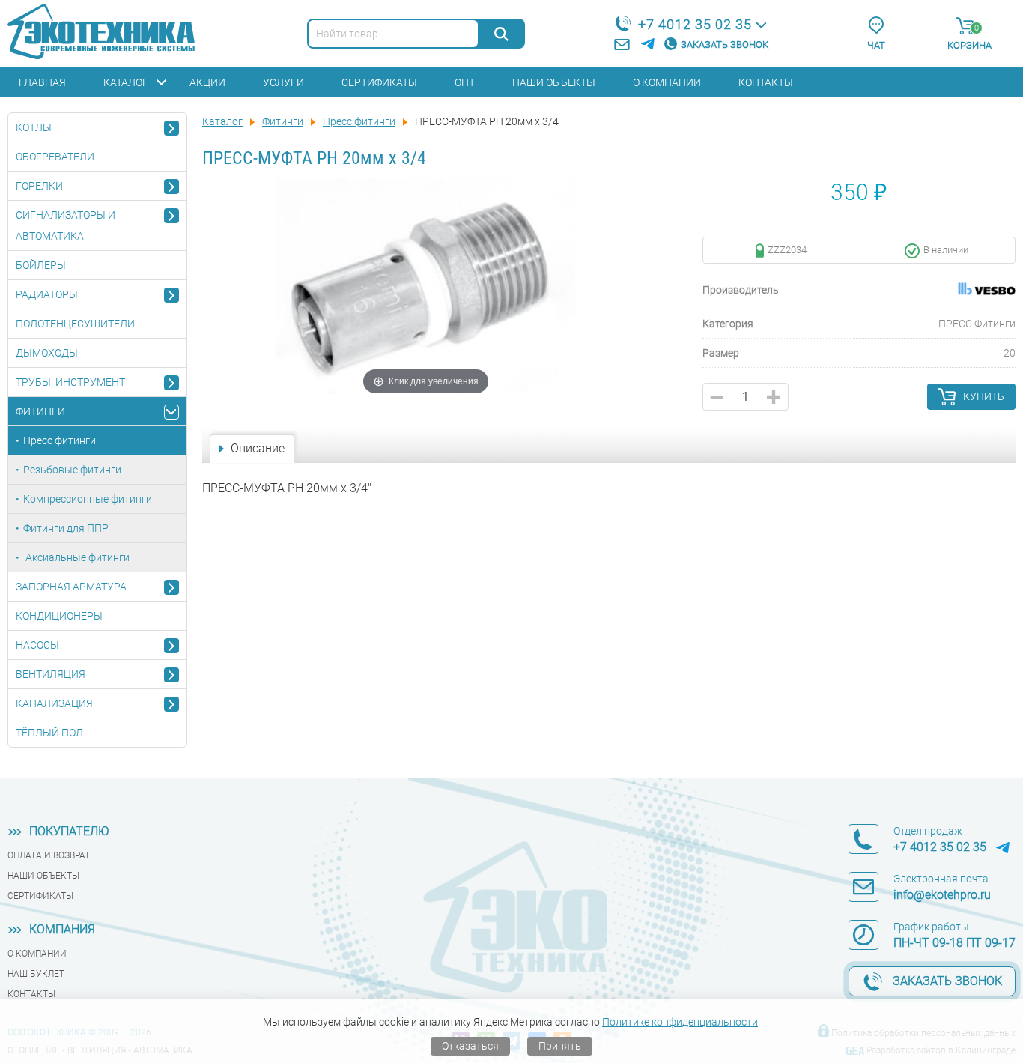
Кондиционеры (59, 616)
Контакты (765, 82)
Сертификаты (379, 82)
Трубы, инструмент (70, 382)
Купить (983, 396)
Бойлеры (41, 265)
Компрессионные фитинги (87, 499)
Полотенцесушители (75, 324)
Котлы (34, 127)
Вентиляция (50, 674)
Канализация (54, 703)
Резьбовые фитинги (72, 470)
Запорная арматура (71, 587)
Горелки (39, 186)
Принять (559, 1046)
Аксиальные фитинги (76, 557)
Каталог (125, 82)
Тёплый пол (49, 733)
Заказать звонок (724, 44)
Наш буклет (35, 974)
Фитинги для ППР (66, 528)
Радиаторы (47, 294)
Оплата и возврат (48, 855)
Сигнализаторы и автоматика (65, 225)
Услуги (283, 82)
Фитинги (40, 411)
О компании (667, 82)
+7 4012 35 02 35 (695, 24)
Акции (207, 82)
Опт (465, 82)
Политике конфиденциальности (680, 1022)
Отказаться (470, 1046)
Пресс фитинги (59, 440)
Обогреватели (55, 157)
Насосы (37, 645)
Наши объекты (553, 82)
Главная (42, 82)
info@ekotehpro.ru (942, 895)
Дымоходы (47, 353)
